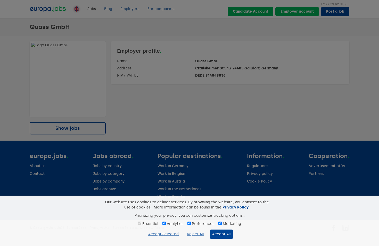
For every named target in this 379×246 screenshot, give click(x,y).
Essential (150, 224)
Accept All (221, 234)
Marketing (232, 224)
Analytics (175, 224)
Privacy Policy (236, 207)
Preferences (203, 224)
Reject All (195, 234)
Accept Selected (163, 234)
